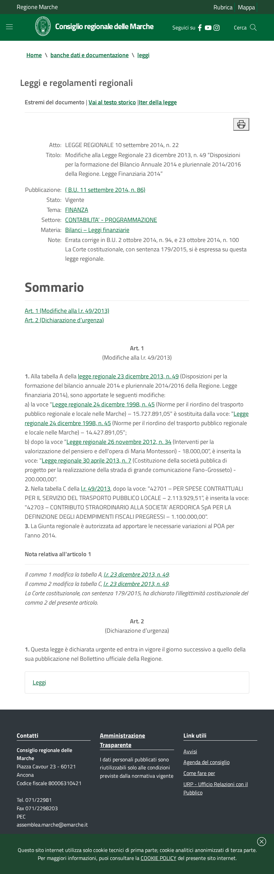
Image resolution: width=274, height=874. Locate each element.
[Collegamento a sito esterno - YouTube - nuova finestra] (208, 27)
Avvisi (190, 751)
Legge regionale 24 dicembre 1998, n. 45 (103, 404)
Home (34, 54)
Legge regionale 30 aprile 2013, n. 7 (86, 460)
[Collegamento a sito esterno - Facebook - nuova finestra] (199, 27)
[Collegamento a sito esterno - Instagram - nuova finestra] (216, 27)
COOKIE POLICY (158, 858)
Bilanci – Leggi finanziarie (97, 229)
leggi (143, 54)
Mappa (246, 7)
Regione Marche (37, 6)
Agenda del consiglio (206, 762)
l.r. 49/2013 (95, 488)
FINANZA (76, 209)
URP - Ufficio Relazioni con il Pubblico (215, 788)
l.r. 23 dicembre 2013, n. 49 (136, 574)
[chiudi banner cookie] (261, 841)
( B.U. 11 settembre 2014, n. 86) (105, 189)
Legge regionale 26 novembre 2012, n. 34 (118, 441)
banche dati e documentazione (89, 54)
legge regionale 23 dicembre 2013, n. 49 (128, 376)
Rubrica (223, 7)
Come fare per (199, 773)
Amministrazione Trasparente (122, 740)
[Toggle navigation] (9, 27)
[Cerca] (253, 27)
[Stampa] (241, 124)
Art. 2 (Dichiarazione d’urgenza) (64, 320)
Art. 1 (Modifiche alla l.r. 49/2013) (67, 310)
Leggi (39, 682)
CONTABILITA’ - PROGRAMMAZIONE (111, 219)
